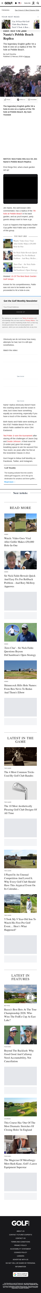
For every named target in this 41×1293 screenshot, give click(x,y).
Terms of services (28, 318)
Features (27, 56)
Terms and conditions (20, 1242)
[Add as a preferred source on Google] (20, 1274)
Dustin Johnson (14, 441)
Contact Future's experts (20, 1235)
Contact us (20, 1238)
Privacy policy (20, 1245)
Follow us (22, 99)
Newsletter (34, 99)
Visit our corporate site (31, 1284)
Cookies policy (20, 1252)
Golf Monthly (11, 54)
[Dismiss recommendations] (38, 17)
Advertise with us (20, 1259)
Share (8, 99)
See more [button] (20, 376)
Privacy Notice (30, 320)
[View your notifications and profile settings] (16, 3)
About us (20, 1231)
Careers (20, 1256)
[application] (20, 186)
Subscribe (27, 3)
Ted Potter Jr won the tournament (17, 436)
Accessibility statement (20, 1249)
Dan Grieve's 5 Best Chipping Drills (27, 10)
